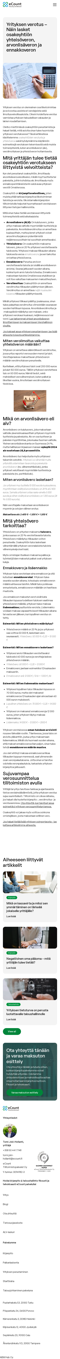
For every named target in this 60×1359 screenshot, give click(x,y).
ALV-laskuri (9, 1232)
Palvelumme (9, 1242)
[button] (54, 4)
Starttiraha (8, 1281)
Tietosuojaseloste (13, 1222)
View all (12, 1031)
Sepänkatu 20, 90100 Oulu (16, 1335)
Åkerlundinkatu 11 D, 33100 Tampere (21, 1343)
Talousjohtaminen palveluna (18, 1290)
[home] (12, 4)
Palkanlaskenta (11, 1262)
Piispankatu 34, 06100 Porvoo (18, 1310)
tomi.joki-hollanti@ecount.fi (12, 1157)
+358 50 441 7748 (12, 1150)
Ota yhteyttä (9, 1213)
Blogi (5, 1204)
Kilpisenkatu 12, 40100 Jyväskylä (19, 1327)
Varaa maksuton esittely (24, 1092)
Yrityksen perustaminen (15, 1271)
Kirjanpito (8, 1253)
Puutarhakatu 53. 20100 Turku (18, 1302)
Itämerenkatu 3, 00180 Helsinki (19, 1318)
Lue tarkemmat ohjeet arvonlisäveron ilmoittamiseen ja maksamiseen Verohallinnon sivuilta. (27, 322)
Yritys (6, 1194)
